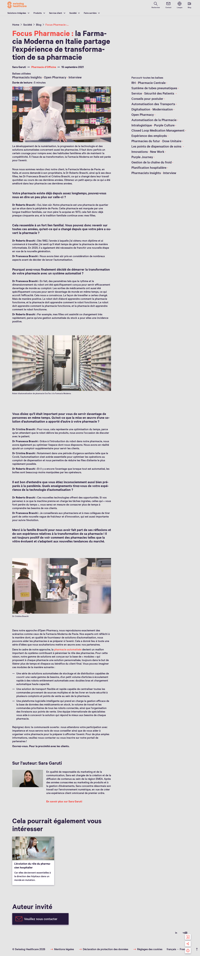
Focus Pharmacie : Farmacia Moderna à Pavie (57, 24)
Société (72, 12)
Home (15, 24)
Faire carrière (90, 12)
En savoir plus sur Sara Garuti (64, 801)
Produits (37, 12)
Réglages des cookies (149, 949)
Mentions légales (64, 949)
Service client (55, 12)
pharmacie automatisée (67, 649)
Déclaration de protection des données (105, 949)
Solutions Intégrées (16, 12)
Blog (38, 24)
